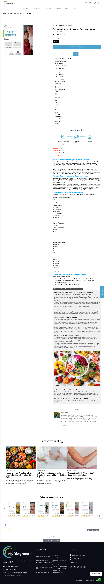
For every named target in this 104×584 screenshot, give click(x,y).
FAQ (55, 288)
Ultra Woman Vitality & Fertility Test (43, 557)
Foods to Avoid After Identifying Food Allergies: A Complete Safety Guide (20, 475)
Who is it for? (71, 288)
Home (4, 13)
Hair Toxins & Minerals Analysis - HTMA (44, 568)
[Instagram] (78, 567)
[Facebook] (71, 567)
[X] (74, 567)
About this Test (62, 288)
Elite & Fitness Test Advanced (43, 575)
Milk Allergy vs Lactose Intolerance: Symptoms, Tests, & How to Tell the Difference (51, 475)
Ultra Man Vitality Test (41, 554)
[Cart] (98, 3)
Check (75, 53)
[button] (5, 508)
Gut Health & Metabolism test (43, 562)
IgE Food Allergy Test (57, 564)
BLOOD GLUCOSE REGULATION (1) (63, 58)
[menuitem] (26, 8)
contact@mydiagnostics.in (11, 569)
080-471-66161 (89, 2)
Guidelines (79, 288)
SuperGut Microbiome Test (42, 565)
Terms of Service (80, 580)
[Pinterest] (84, 567)
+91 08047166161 (76, 558)
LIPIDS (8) (57, 60)
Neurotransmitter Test (57, 572)
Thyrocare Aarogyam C (57, 557)
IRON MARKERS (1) (59, 63)
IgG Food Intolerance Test (42, 560)
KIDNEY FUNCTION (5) (60, 61)
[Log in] (95, 3)
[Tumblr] (81, 567)
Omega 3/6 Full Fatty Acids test (59, 566)
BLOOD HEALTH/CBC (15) (61, 65)
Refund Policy (89, 580)
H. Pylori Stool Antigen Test (42, 572)
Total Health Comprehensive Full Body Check (59, 555)
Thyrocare (55, 41)
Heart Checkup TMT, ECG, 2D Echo (59, 561)
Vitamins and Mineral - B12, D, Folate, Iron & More (59, 569)
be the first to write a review (52, 540)
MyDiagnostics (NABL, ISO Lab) (63, 25)
